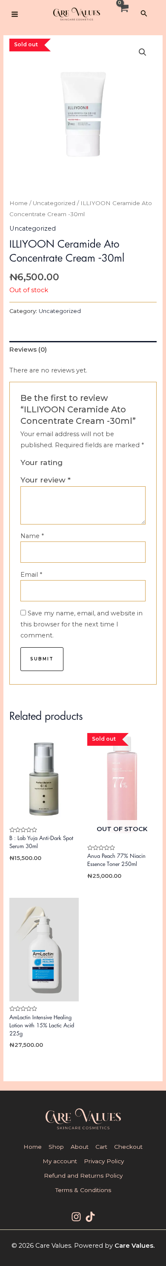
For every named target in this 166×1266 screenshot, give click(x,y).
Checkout (128, 1146)
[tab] (82, 349)
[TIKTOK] (90, 1217)
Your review (45, 479)
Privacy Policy (104, 1161)
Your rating (41, 462)
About (80, 1146)
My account (60, 1161)
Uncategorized (54, 203)
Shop (56, 1146)
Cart (101, 1146)
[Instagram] (76, 1217)
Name (32, 536)
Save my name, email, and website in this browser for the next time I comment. (81, 624)
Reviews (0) (28, 349)
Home (18, 203)
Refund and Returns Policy (83, 1175)
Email (31, 574)
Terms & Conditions (83, 1190)
